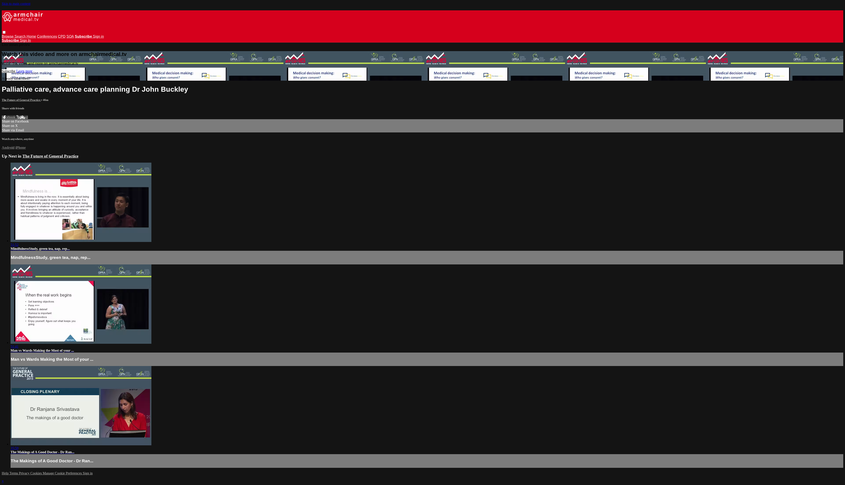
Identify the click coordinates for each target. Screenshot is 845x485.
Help (5, 473)
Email (24, 117)
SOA (70, 36)
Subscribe (9, 71)
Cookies (36, 473)
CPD (62, 36)
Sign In (25, 40)
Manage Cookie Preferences (63, 473)
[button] (4, 32)
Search (21, 36)
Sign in (98, 36)
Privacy (24, 473)
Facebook (9, 117)
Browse (8, 36)
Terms (14, 473)
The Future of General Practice (21, 100)
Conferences (47, 36)
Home (31, 36)
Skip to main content (16, 4)
